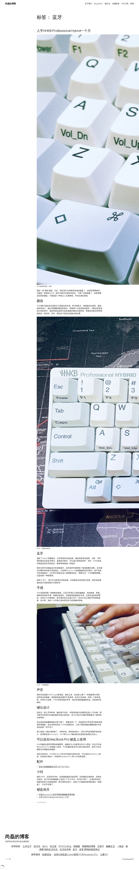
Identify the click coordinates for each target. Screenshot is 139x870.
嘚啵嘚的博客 (88, 846)
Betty (45, 846)
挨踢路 (76, 846)
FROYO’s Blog (65, 846)
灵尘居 (53, 846)
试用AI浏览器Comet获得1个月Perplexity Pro (76, 854)
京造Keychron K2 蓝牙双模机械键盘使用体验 (57, 794)
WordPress (127, 859)
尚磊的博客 (10, 3)
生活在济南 (65, 849)
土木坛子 (27, 846)
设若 (81, 849)
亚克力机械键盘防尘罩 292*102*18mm (54, 766)
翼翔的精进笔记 (92, 849)
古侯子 (100, 846)
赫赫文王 (110, 846)
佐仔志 (37, 846)
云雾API (104, 854)
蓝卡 (75, 849)
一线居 (120, 846)
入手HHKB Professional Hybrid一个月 (64, 30)
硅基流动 (46, 854)
